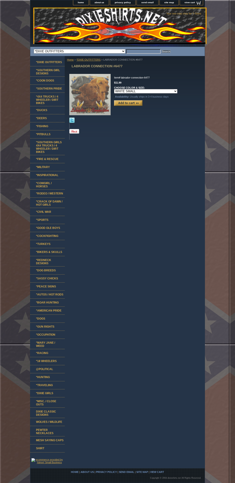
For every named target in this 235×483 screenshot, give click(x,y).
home (81, 2)
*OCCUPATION (45, 334)
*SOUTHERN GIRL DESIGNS (48, 72)
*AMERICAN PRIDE (49, 310)
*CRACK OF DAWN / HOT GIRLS (49, 203)
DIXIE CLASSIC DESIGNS (46, 413)
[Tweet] (72, 122)
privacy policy (123, 2)
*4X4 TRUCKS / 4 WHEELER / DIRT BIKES (47, 100)
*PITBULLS (43, 134)
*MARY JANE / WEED (45, 344)
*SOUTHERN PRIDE (49, 88)
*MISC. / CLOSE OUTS (46, 403)
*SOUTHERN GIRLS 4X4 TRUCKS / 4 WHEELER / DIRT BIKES (49, 147)
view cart (190, 2)
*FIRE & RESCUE (47, 159)
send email (147, 2)
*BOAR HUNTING (47, 302)
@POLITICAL (44, 369)
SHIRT (40, 448)
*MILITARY (43, 167)
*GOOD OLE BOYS (48, 228)
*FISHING (42, 126)
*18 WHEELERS (46, 361)
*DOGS (40, 318)
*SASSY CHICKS (47, 278)
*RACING (42, 353)
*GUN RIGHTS (45, 326)
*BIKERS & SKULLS (49, 252)
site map (169, 2)
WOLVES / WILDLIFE (49, 422)
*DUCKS (41, 110)
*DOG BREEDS (46, 270)
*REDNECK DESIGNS (43, 261)
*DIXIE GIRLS (44, 393)
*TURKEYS (43, 244)
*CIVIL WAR (43, 211)
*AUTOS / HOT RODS (49, 294)
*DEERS (41, 118)
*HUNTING (43, 377)
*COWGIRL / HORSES (44, 185)
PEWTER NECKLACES (44, 431)
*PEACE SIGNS (46, 286)
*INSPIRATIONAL (47, 175)
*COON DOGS (45, 80)
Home (70, 59)
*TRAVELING (44, 385)
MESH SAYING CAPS (50, 440)
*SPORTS (42, 220)
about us (99, 2)
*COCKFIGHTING (47, 236)
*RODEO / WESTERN (49, 193)
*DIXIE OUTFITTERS (88, 59)
